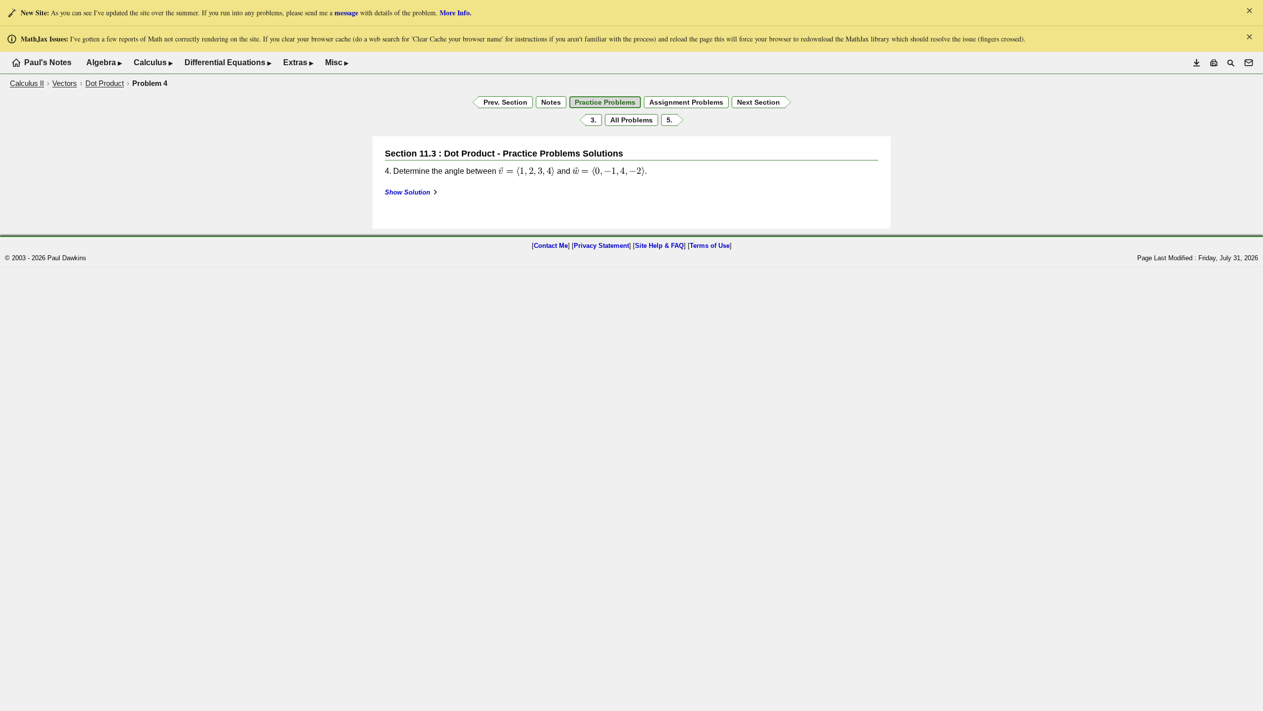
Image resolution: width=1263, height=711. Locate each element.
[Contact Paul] (1248, 62)
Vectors (64, 83)
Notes (551, 102)
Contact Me (551, 245)
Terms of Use (710, 245)
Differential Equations (228, 62)
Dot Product (104, 83)
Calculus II (27, 83)
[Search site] (1230, 63)
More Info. (456, 12)
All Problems (631, 120)
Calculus (153, 62)
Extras (298, 62)
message (346, 12)
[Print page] (1214, 63)
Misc (336, 62)
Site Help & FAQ (659, 245)
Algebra (104, 62)
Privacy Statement (601, 245)
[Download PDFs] (1196, 63)
